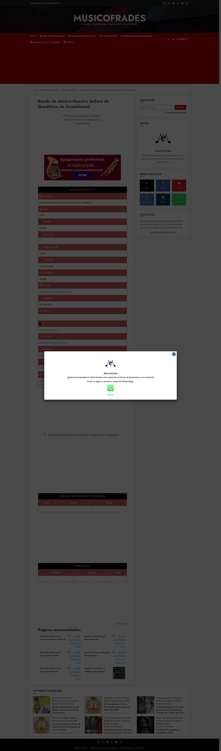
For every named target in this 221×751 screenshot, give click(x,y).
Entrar (110, 394)
